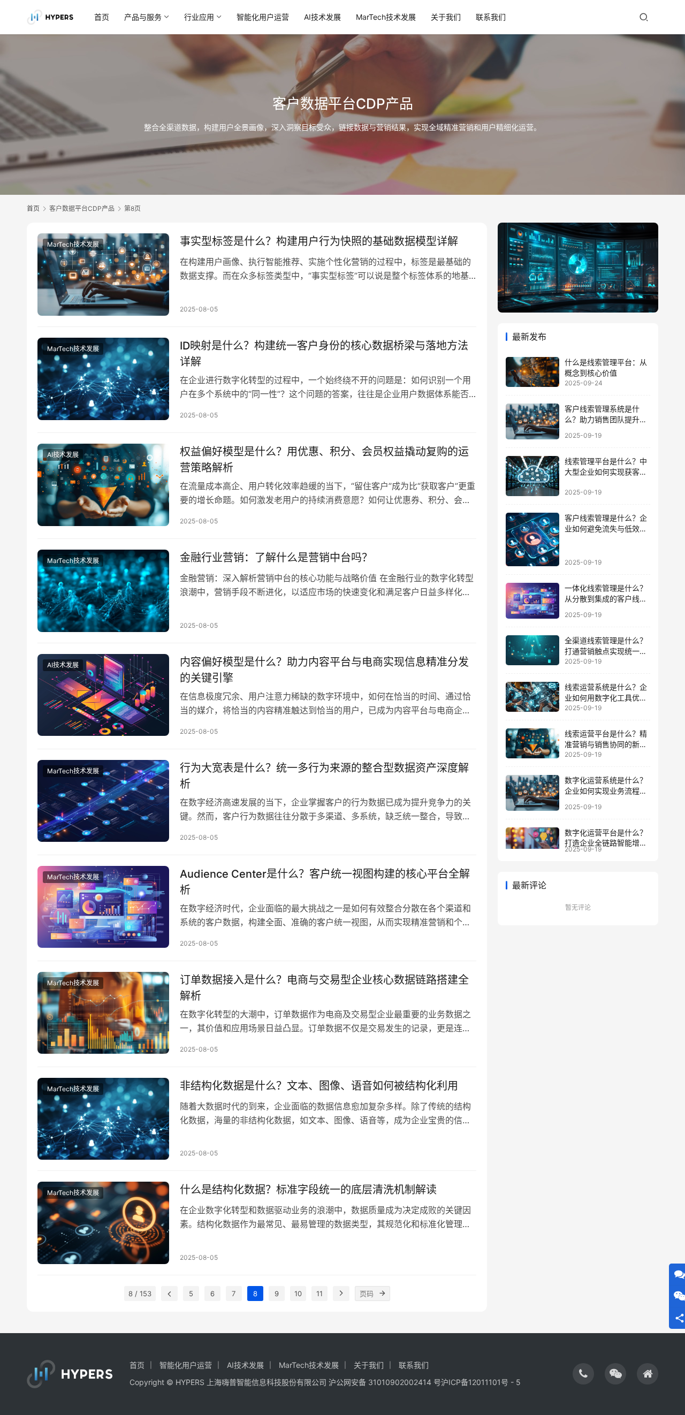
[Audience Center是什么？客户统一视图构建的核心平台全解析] (103, 907)
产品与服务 (143, 16)
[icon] (583, 1373)
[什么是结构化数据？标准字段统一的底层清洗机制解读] (103, 1223)
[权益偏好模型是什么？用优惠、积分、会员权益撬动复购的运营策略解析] (103, 485)
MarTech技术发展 (386, 16)
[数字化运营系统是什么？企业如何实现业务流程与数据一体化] (532, 793)
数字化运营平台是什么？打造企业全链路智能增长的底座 (606, 843)
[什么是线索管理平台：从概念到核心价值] (532, 372)
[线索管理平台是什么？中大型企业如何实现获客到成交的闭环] (532, 476)
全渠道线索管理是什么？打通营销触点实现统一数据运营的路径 (606, 651)
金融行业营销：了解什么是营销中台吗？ (276, 557)
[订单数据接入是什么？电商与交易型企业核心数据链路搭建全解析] (103, 1013)
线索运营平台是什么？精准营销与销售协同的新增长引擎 (606, 744)
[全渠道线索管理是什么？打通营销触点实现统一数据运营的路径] (532, 650)
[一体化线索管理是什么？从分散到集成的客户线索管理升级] (532, 601)
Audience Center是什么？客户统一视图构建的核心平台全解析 (325, 882)
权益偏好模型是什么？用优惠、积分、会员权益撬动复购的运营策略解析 (324, 459)
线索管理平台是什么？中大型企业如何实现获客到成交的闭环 (606, 471)
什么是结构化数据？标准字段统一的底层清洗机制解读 (308, 1189)
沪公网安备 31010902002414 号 (385, 1382)
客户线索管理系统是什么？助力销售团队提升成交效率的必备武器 (606, 419)
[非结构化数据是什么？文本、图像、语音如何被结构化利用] (103, 1119)
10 (298, 1293)
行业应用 (199, 16)
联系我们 (491, 16)
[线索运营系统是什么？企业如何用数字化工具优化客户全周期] (532, 697)
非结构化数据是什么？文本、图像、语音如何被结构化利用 (319, 1085)
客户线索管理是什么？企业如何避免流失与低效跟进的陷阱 (606, 528)
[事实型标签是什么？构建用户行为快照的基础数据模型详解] (103, 274)
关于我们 (446, 16)
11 (319, 1293)
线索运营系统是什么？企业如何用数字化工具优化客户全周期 (606, 697)
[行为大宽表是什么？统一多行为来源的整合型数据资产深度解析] (103, 801)
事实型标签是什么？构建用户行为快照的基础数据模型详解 (319, 241)
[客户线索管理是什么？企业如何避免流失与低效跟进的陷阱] (532, 539)
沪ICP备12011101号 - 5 (481, 1382)
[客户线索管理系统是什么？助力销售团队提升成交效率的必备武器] (532, 421)
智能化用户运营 (263, 16)
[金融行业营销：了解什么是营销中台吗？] (103, 591)
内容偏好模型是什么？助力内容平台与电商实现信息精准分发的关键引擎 (324, 670)
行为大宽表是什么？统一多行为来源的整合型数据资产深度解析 (324, 776)
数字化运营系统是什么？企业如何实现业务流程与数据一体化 (606, 790)
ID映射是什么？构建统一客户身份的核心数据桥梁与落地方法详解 (324, 353)
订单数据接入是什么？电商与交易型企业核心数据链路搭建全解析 (324, 987)
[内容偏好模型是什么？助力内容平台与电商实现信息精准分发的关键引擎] (103, 695)
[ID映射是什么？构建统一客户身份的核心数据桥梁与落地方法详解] (103, 379)
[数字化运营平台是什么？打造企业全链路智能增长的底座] (532, 838)
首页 (101, 16)
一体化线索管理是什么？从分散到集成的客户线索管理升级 (606, 598)
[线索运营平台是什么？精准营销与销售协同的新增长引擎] (532, 743)
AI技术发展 (322, 16)
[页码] (382, 1293)
